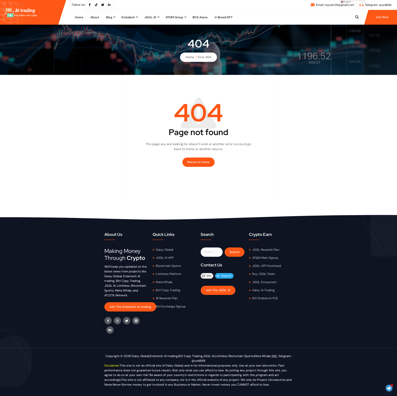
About (94, 17)
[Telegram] (389, 388)
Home (79, 17)
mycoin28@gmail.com (339, 5)
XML (274, 356)
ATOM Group (174, 17)
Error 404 (204, 57)
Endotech (128, 17)
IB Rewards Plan (167, 298)
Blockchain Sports (168, 266)
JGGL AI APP (165, 258)
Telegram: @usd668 (378, 5)
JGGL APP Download (266, 266)
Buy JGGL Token (263, 274)
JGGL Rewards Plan (265, 250)
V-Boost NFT (224, 17)
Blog (109, 17)
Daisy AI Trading (263, 290)
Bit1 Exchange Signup (171, 306)
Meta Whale (164, 282)
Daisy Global (164, 250)
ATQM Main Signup (265, 258)
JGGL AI (150, 17)
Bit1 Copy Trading (168, 290)
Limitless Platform (168, 274)
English (347, 2)
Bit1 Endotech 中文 (265, 298)
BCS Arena (200, 17)
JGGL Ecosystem (264, 282)
